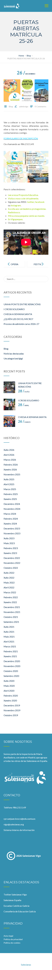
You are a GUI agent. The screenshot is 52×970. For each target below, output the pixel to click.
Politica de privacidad (13, 939)
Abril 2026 (9, 454)
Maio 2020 (9, 685)
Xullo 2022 (9, 572)
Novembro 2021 (12, 612)
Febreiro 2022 (11, 597)
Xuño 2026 (9, 449)
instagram (16, 205)
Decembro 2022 (12, 558)
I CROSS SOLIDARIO (14, 309)
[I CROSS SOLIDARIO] (9, 404)
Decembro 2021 (12, 607)
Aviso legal (8, 936)
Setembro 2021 (11, 621)
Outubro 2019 (11, 715)
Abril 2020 (9, 690)
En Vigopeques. (15, 219)
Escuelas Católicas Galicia (16, 905)
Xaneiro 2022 (10, 602)
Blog (11, 106)
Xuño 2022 (9, 577)
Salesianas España (12, 900)
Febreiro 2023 (11, 548)
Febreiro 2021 (11, 651)
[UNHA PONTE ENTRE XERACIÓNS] (9, 387)
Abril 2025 (9, 484)
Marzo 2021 (10, 646)
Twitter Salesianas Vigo (15, 894)
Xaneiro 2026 (10, 469)
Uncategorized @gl (13, 358)
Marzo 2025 (10, 489)
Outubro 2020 (11, 671)
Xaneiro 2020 (10, 700)
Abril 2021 (9, 641)
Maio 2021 (9, 636)
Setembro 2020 (11, 676)
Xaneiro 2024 (10, 523)
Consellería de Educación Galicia (20, 911)
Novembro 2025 (12, 474)
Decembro (26, 74)
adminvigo (23, 106)
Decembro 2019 (12, 705)
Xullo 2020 (9, 680)
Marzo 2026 (10, 459)
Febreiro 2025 (11, 494)
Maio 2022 (9, 582)
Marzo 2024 (10, 513)
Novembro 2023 (12, 533)
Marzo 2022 (10, 592)
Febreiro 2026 (11, 464)
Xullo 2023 (9, 538)
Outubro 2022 (11, 567)
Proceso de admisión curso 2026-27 (21, 324)
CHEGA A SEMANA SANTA (18, 314)
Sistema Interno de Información (19, 830)
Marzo (24, 422)
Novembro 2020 (12, 666)
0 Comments (40, 106)
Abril (23, 405)
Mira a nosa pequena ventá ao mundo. (26, 215)
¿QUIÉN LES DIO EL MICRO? (18, 319)
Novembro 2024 (12, 508)
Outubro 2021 (11, 617)
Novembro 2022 (12, 562)
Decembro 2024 (12, 503)
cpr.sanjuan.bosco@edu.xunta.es (19, 818)
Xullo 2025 (9, 479)
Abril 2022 (9, 587)
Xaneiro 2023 (10, 553)
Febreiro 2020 (11, 695)
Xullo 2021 (9, 626)
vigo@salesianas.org (14, 824)
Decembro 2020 (12, 661)
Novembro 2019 (12, 710)
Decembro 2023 (12, 528)
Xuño (24, 392)
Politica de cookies (12, 943)
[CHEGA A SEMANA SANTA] (9, 421)
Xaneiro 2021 (10, 656)
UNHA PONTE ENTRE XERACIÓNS (22, 304)
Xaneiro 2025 (10, 499)
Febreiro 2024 (11, 518)
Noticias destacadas (14, 353)
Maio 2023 (9, 543)
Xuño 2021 (9, 631)
